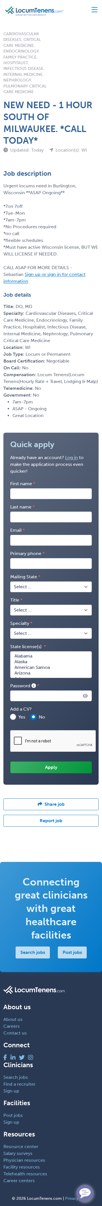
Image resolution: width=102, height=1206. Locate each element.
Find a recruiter (19, 1084)
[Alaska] (51, 662)
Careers (11, 1026)
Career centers (19, 1180)
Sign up (11, 1091)
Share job (54, 804)
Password (20, 685)
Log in (71, 457)
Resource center (20, 1146)
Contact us (15, 1033)
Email (16, 530)
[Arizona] (51, 673)
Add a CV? (21, 709)
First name (21, 483)
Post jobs (72, 952)
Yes (21, 717)
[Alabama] (51, 656)
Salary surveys (17, 1153)
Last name (20, 507)
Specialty (19, 623)
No (42, 717)
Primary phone (25, 553)
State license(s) (26, 646)
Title (14, 600)
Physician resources (24, 1160)
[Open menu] (91, 11)
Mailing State (23, 576)
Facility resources (21, 1167)
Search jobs (32, 952)
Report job (51, 820)
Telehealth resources (25, 1173)
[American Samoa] (51, 667)
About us (12, 1019)
